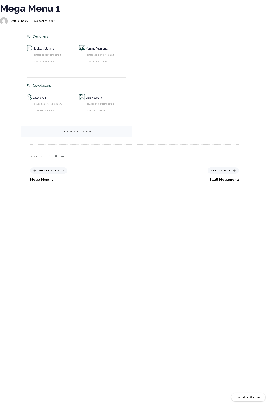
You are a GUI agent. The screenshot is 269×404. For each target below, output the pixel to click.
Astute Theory (19, 20)
